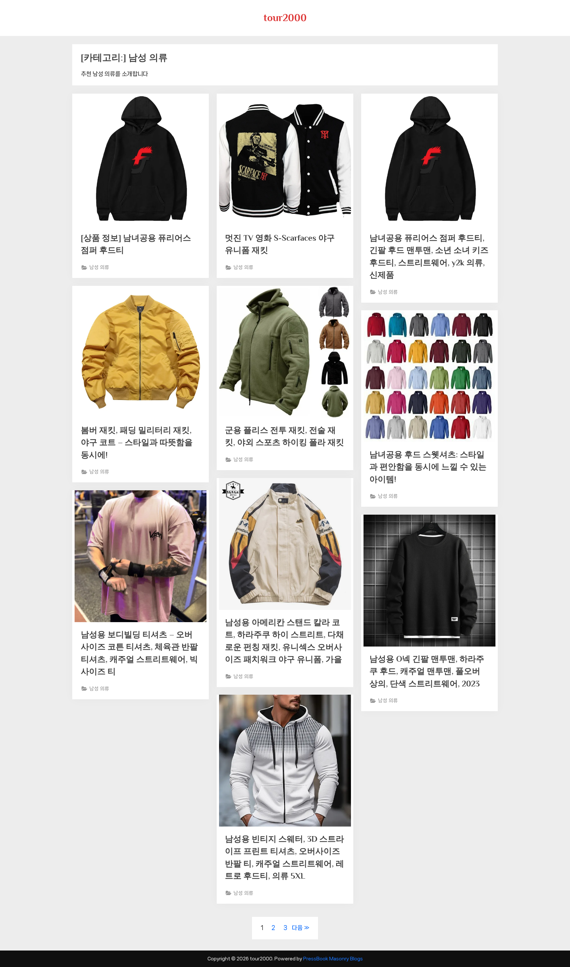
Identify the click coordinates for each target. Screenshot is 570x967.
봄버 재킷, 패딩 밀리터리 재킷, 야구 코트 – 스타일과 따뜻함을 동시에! (137, 442)
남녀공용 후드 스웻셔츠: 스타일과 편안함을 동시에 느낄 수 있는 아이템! (428, 466)
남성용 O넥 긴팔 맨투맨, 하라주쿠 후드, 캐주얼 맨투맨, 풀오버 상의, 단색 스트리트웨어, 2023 (426, 671)
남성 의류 (99, 267)
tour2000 (285, 17)
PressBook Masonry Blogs (333, 958)
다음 (297, 928)
